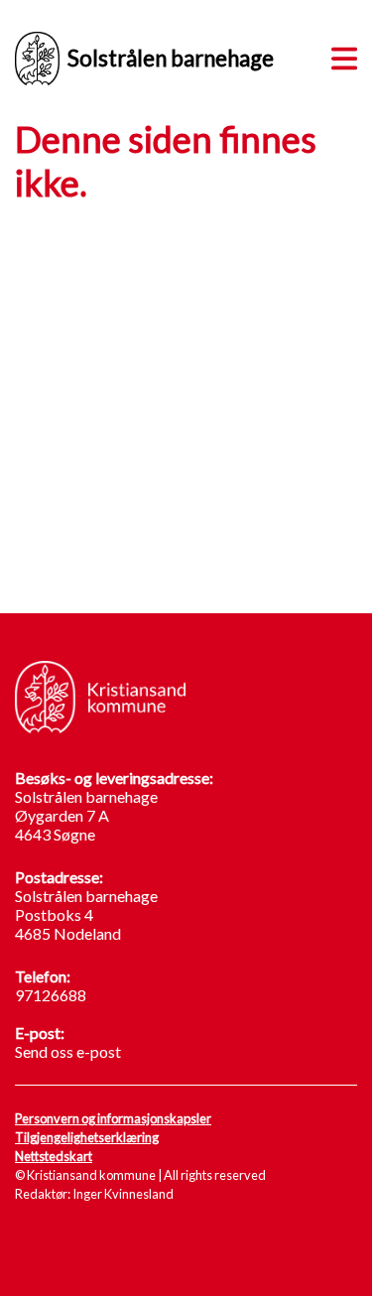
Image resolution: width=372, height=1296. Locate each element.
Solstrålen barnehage (170, 58)
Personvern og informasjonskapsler (113, 1118)
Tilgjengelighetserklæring (87, 1137)
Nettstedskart (53, 1156)
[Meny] (340, 55)
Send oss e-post (68, 1051)
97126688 (50, 994)
